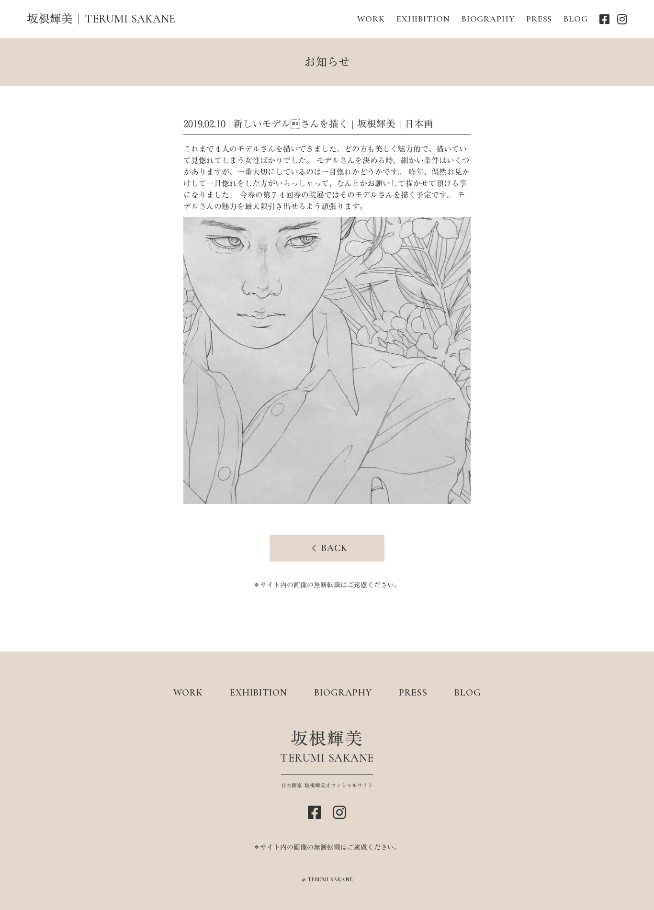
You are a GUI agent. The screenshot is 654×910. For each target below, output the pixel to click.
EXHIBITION (423, 18)
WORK (371, 18)
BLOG (576, 18)
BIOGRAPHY (488, 18)
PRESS (539, 18)
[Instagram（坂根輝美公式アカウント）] (622, 19)
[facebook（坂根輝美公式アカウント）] (604, 19)
